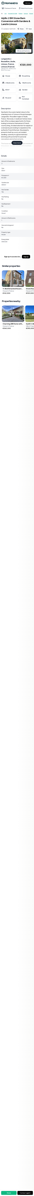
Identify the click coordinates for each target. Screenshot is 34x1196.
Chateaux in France (10, 8)
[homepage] (2, 13)
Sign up (26, 256)
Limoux (26, 13)
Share (9, 1193)
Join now (28, 3)
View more (17, 143)
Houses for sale (12, 13)
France (20, 13)
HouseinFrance (8, 291)
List (6, 13)
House (31, 13)
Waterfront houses (27, 8)
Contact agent (25, 1193)
